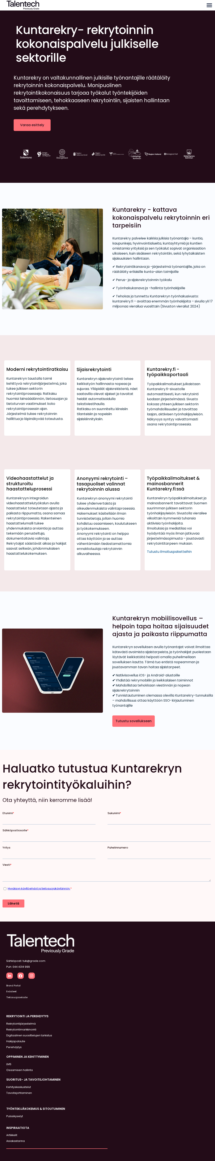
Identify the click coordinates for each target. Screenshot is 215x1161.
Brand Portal (13, 985)
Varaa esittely (32, 125)
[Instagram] (31, 976)
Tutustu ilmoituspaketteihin (169, 551)
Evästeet (11, 991)
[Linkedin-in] (9, 976)
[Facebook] (20, 976)
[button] (209, 5)
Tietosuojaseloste (17, 997)
